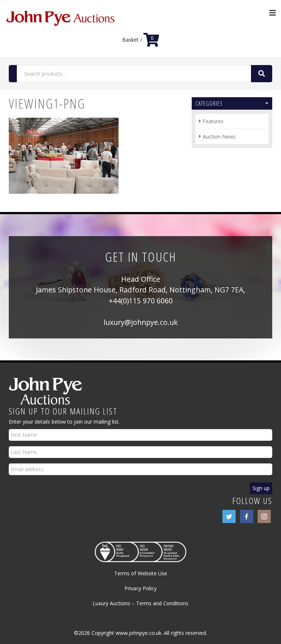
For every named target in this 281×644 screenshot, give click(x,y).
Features (213, 121)
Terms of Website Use (140, 573)
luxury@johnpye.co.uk (141, 322)
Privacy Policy (140, 588)
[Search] (261, 73)
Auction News (219, 136)
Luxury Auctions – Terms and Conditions (140, 603)
